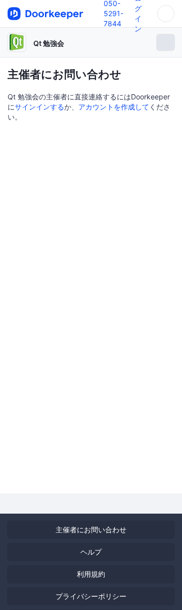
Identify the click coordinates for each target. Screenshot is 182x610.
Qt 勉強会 (48, 43)
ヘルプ (91, 551)
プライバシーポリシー (91, 596)
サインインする (39, 106)
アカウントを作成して (113, 106)
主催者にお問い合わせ (91, 529)
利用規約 (91, 574)
